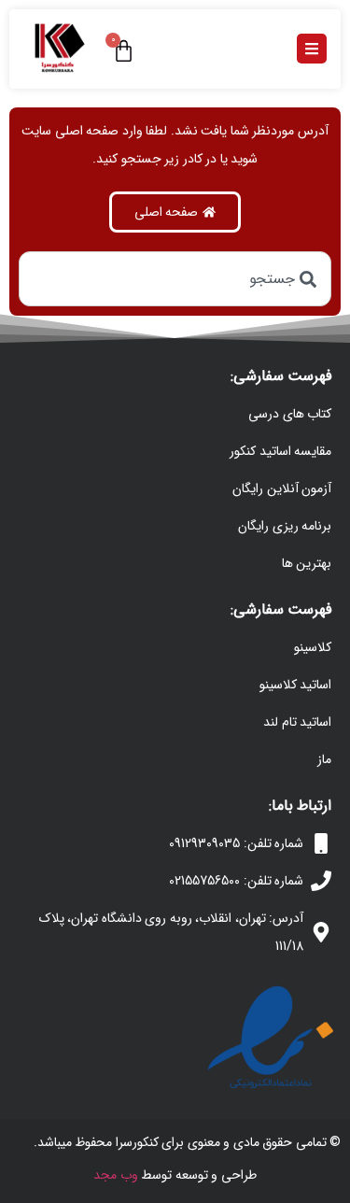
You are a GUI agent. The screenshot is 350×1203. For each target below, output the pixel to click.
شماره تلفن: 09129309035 (236, 843)
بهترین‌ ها (307, 563)
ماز (324, 759)
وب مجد (115, 1175)
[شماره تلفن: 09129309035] (321, 843)
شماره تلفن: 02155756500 (236, 880)
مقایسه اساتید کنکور (280, 451)
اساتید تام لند (297, 722)
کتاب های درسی (289, 413)
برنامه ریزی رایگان (284, 526)
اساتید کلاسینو (295, 684)
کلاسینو (312, 647)
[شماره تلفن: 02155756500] (321, 880)
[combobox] (175, 278)
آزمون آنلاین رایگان (281, 488)
